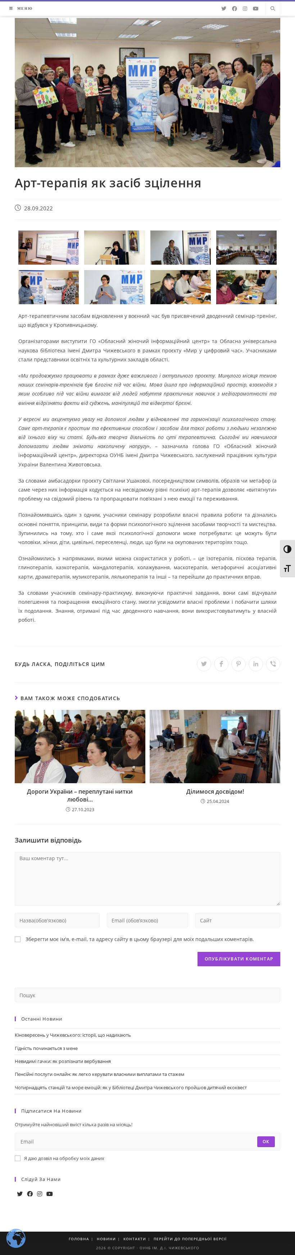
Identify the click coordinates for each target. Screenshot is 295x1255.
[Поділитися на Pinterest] (238, 664)
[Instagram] (39, 1194)
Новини (106, 1238)
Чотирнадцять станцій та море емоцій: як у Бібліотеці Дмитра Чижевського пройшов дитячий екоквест (131, 1087)
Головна (79, 1238)
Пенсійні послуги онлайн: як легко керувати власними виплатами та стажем (100, 1074)
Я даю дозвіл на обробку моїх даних (64, 1158)
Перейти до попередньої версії (190, 1238)
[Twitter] (20, 1194)
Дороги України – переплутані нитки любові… (80, 795)
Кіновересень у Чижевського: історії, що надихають (73, 1035)
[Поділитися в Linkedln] (256, 664)
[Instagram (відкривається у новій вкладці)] (245, 8)
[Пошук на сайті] (273, 9)
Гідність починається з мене (46, 1048)
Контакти (134, 1238)
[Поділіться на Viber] (273, 664)
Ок (266, 1141)
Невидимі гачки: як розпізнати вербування (63, 1061)
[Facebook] (30, 1194)
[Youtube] (49, 1194)
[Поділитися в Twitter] (204, 664)
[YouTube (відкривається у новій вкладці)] (256, 8)
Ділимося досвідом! (215, 791)
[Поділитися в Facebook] (221, 664)
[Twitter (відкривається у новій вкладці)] (223, 8)
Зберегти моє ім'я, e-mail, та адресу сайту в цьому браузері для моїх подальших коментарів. (140, 939)
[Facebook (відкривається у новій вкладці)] (234, 8)
